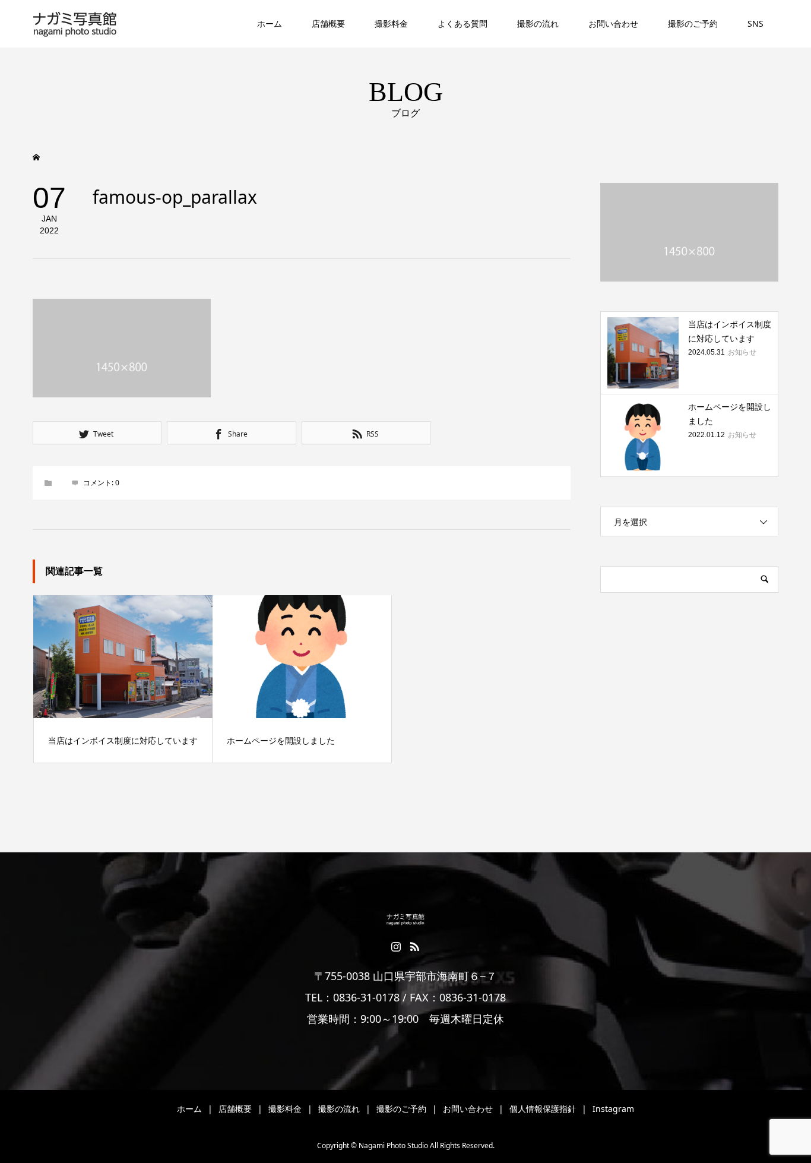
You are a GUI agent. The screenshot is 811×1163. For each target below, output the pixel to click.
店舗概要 (328, 23)
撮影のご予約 (693, 23)
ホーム (269, 23)
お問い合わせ (613, 23)
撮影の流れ (538, 23)
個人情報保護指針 (542, 1108)
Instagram (613, 1108)
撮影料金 (391, 23)
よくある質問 (462, 23)
